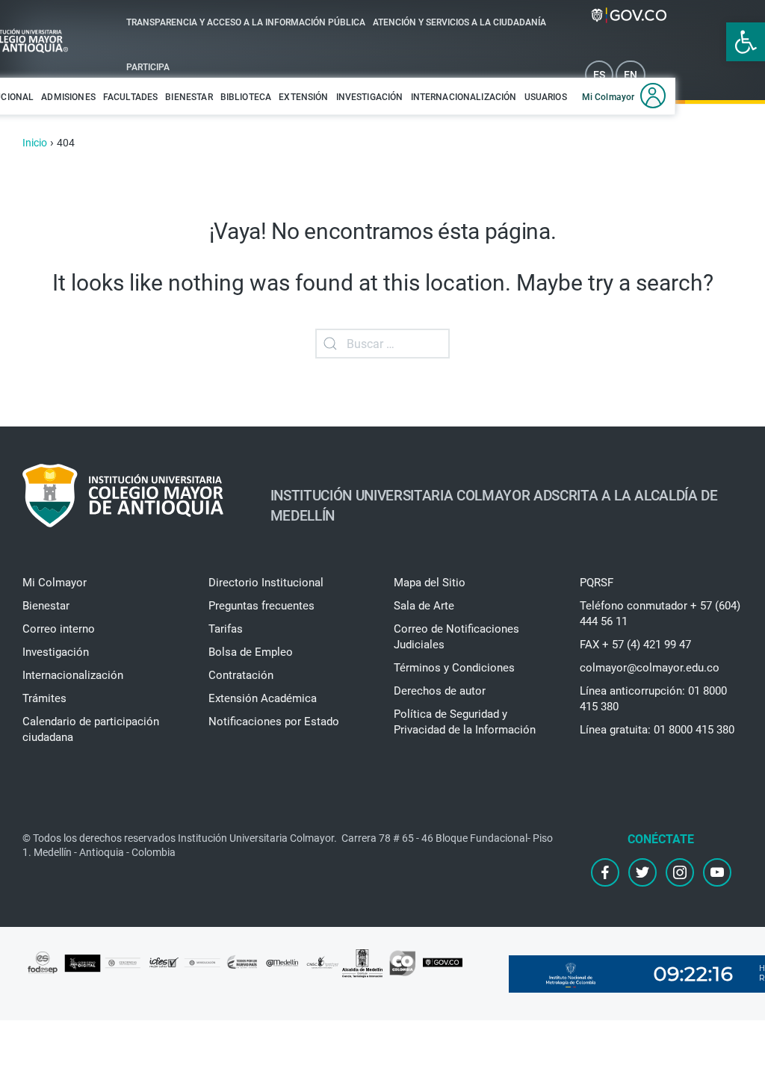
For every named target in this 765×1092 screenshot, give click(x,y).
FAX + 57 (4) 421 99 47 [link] (635, 644)
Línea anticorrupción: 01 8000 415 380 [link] (653, 698)
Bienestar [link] (188, 97)
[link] (745, 41)
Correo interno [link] (58, 629)
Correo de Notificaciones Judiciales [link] (456, 636)
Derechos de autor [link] (440, 691)
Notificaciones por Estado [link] (273, 721)
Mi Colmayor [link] (608, 97)
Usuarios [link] (545, 97)
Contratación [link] (240, 675)
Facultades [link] (130, 97)
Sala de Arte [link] (424, 605)
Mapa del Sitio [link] (429, 582)
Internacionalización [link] (464, 97)
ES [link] (599, 75)
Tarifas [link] (225, 629)
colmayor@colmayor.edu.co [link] (649, 667)
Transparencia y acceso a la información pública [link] (245, 22)
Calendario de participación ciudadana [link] (90, 729)
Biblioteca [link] (246, 97)
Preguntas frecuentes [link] (261, 605)
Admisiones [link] (68, 97)
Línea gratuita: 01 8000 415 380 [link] (657, 729)
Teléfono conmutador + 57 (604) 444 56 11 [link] (660, 613)
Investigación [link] (369, 97)
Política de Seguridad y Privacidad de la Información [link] (465, 721)
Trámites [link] (44, 698)
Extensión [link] (303, 97)
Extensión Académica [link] (262, 698)
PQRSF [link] (596, 582)
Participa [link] (148, 67)
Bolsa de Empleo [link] (250, 652)
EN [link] (630, 75)
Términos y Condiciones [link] (454, 667)
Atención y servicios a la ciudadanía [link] (459, 22)
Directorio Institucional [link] (265, 582)
